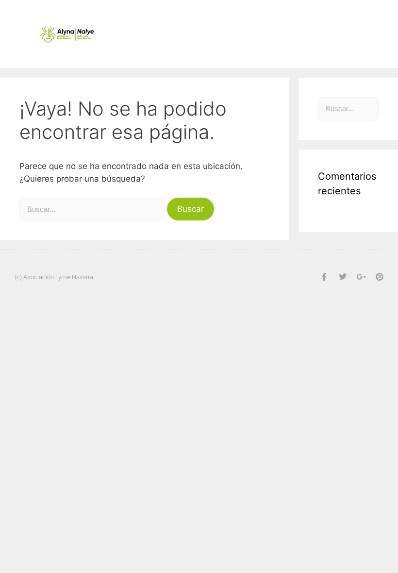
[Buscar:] (93, 209)
